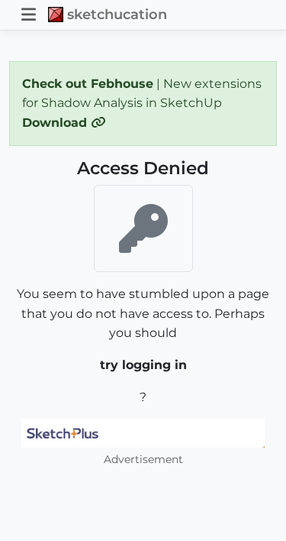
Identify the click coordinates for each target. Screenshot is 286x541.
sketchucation (117, 14)
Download (56, 122)
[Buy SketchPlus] (143, 433)
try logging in (143, 365)
